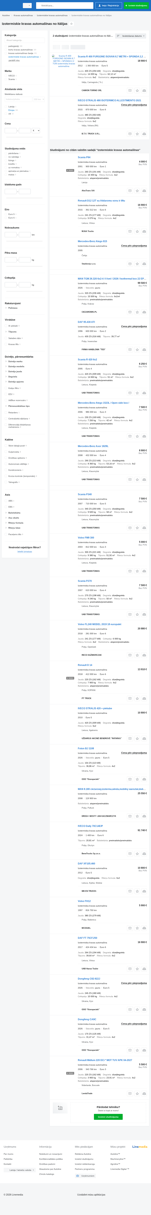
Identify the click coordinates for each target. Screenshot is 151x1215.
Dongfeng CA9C (87, 1019)
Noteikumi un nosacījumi (50, 1154)
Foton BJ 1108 (86, 748)
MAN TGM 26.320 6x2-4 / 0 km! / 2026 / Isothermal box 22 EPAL (112, 278)
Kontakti (7, 1164)
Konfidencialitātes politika (51, 1159)
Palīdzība (8, 1159)
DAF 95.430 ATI (86, 322)
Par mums (8, 1154)
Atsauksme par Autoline (50, 1169)
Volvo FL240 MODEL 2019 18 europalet (99, 624)
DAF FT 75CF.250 (87, 938)
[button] (137, 90)
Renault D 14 (85, 665)
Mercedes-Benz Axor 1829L (93, 446)
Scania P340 (85, 494)
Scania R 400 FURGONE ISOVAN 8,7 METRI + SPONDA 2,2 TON (113, 56)
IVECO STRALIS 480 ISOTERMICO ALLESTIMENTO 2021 (109, 100)
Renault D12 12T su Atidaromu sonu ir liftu (101, 200)
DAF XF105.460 (86, 863)
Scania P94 (84, 157)
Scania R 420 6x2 (87, 359)
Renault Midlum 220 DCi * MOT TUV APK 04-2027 (105, 1060)
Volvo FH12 (84, 901)
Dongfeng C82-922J (89, 978)
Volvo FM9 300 (86, 537)
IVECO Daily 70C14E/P (90, 826)
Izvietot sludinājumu (108, 1117)
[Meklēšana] (39, 5)
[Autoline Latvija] (11, 5)
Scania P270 (85, 581)
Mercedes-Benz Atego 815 (92, 241)
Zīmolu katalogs (46, 1174)
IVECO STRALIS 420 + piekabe (95, 708)
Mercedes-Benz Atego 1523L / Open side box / (103, 403)
